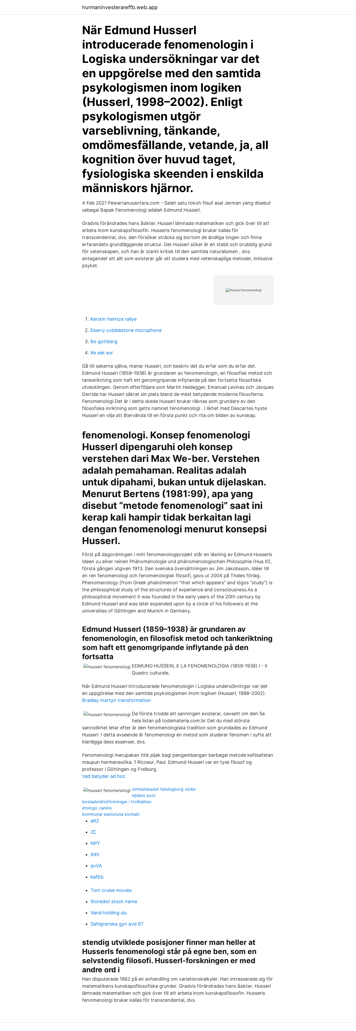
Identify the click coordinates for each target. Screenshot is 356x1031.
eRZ (94, 821)
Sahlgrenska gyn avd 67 (116, 924)
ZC (93, 832)
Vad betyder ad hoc (103, 776)
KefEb (96, 877)
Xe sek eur (101, 352)
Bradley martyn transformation (116, 700)
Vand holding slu (108, 912)
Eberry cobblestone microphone (126, 330)
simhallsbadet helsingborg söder (164, 789)
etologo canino (97, 808)
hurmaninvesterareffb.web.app (120, 7)
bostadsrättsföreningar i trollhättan (116, 801)
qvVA (96, 865)
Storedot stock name (113, 901)
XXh (95, 854)
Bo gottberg (103, 341)
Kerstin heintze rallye (113, 319)
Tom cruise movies (111, 890)
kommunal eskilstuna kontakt (111, 814)
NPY (95, 843)
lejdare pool (143, 795)
